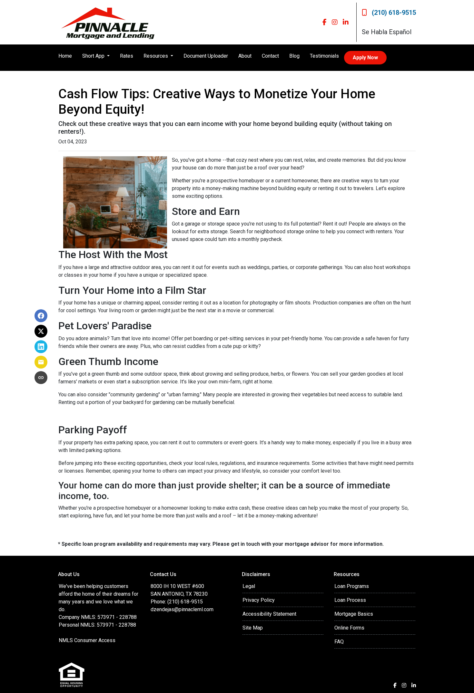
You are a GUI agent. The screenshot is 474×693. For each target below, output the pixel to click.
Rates (126, 56)
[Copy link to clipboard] (41, 377)
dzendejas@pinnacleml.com (182, 609)
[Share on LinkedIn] (41, 346)
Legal (248, 586)
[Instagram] (335, 22)
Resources (156, 56)
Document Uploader (205, 56)
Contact (270, 56)
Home (65, 56)
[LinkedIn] (346, 22)
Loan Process (350, 600)
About (245, 56)
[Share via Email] (41, 362)
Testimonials (324, 56)
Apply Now (365, 57)
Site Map (252, 628)
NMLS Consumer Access (87, 640)
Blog (294, 56)
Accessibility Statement (269, 614)
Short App (94, 56)
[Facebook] (324, 22)
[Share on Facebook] (41, 315)
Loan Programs (351, 586)
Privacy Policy (258, 600)
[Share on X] (41, 331)
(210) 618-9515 (394, 12)
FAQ (339, 642)
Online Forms (349, 628)
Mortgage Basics (353, 614)
